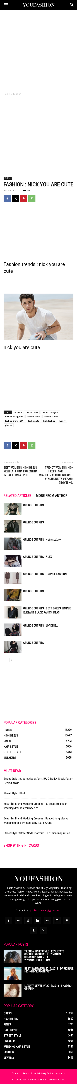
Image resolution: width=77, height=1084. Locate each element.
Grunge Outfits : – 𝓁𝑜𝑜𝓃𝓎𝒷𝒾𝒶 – (42, 539)
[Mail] (47, 920)
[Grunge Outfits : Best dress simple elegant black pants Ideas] (12, 612)
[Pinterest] (23, 198)
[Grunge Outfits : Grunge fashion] (12, 578)
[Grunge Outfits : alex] (12, 561)
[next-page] (11, 660)
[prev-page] (6, 660)
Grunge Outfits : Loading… (40, 625)
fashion (18, 412)
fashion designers (14, 416)
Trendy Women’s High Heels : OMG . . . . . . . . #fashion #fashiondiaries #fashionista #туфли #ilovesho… (56, 475)
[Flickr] (18, 920)
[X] (15, 198)
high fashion (49, 420)
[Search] (72, 5)
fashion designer (50, 412)
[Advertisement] (38, 49)
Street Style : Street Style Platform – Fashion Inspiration (37, 833)
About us (60, 1073)
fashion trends (51, 416)
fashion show (33, 416)
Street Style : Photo (15, 793)
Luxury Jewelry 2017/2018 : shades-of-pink (48, 987)
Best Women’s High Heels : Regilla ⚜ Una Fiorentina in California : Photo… (21, 471)
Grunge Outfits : (34, 505)
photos (8, 425)
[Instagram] (28, 920)
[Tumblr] (33, 930)
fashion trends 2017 (14, 420)
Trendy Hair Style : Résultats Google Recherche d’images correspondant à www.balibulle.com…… (44, 956)
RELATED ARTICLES (18, 495)
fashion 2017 (32, 412)
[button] (6, 5)
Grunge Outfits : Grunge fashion (45, 574)
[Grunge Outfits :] (12, 509)
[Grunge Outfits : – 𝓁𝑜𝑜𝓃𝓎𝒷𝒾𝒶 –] (12, 544)
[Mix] (57, 920)
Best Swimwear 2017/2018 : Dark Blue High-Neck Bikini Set (48, 970)
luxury (62, 420)
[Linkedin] (37, 920)
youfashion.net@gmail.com (45, 910)
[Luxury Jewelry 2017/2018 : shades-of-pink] (12, 990)
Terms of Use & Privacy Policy (38, 1073)
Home (7, 93)
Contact (16, 1073)
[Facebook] (7, 198)
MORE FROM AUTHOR (51, 495)
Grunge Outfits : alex (37, 556)
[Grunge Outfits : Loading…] (12, 629)
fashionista (33, 420)
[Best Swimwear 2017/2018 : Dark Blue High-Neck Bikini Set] (12, 973)
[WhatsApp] (31, 198)
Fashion (17, 93)
